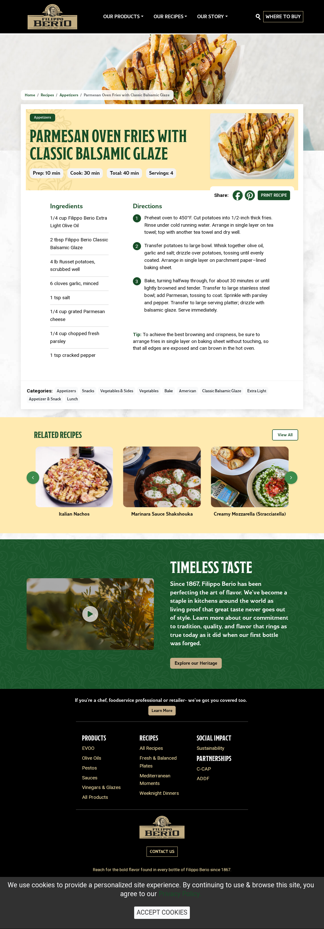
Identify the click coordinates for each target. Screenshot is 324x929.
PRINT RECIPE (274, 195)
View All (285, 435)
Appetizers (68, 95)
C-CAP (204, 769)
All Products (95, 797)
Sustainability (210, 748)
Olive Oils (91, 758)
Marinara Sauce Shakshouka (162, 514)
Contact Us (162, 851)
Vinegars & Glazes (101, 787)
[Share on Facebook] (238, 195)
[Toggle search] (258, 17)
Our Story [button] (210, 16)
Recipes (47, 95)
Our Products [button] (121, 16)
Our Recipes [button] (169, 16)
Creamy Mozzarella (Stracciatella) (250, 514)
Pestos (89, 768)
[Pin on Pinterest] (250, 195)
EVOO (88, 748)
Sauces (89, 778)
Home (30, 95)
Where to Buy (283, 16)
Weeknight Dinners (159, 793)
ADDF (203, 778)
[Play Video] (90, 614)
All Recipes (151, 748)
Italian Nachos (74, 514)
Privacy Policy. (180, 894)
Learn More (162, 710)
